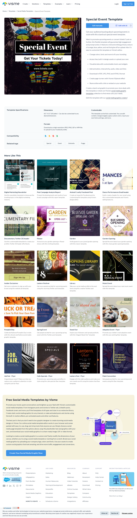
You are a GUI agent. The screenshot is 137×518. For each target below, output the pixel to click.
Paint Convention (109, 376)
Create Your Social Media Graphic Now (26, 453)
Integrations (71, 501)
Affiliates (85, 501)
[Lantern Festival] (52, 266)
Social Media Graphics (33, 493)
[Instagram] (17, 485)
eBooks (69, 485)
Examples (58, 4)
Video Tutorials (72, 481)
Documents (30, 489)
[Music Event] (118, 266)
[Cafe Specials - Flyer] (52, 358)
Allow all (104, 513)
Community (86, 497)
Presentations (30, 473)
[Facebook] (7, 485)
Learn (68, 4)
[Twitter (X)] (14, 485)
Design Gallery (72, 497)
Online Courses (72, 489)
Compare (85, 493)
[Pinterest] (20, 485)
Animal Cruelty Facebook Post (81, 192)
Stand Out (73, 330)
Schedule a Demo (52, 501)
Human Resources (52, 481)
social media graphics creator (116, 98)
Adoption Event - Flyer (111, 330)
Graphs (28, 497)
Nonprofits (49, 489)
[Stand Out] (85, 312)
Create (25, 4)
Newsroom (86, 477)
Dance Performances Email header (116, 192)
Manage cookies (127, 513)
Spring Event (42, 330)
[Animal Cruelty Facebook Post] (85, 174)
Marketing (49, 473)
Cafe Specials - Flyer (45, 376)
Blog (69, 473)
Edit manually (97, 25)
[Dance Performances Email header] (118, 174)
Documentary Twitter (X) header (16, 239)
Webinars (70, 477)
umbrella (71, 143)
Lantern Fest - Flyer (77, 376)
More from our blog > (116, 496)
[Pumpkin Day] (19, 312)
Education (49, 493)
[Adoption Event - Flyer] (118, 312)
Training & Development (54, 485)
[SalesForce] (12, 480)
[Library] (85, 266)
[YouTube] (4, 485)
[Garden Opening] (118, 221)
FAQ (96, 473)
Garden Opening (109, 239)
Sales (47, 477)
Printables (29, 485)
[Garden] (85, 221)
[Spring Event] (52, 312)
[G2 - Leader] (16, 508)
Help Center (99, 477)
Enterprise (49, 497)
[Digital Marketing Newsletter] (19, 174)
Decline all (114, 513)
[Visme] (11, 3)
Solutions (35, 4)
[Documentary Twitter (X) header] (19, 221)
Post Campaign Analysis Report (49, 192)
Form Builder (30, 481)
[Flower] (52, 221)
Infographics (30, 477)
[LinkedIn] (10, 485)
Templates (47, 4)
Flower (39, 239)
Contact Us (99, 481)
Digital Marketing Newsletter (15, 192)
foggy (83, 143)
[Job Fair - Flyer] (19, 358)
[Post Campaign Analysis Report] (52, 174)
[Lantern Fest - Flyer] (85, 358)
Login (117, 4)
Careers (85, 481)
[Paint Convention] (118, 358)
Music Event (107, 283)
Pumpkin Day (9, 330)
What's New (86, 489)
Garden (73, 239)
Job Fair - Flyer (10, 376)
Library (72, 283)
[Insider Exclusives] (19, 266)
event (60, 143)
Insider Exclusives (11, 283)
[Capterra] (8, 508)
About (84, 473)
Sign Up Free (128, 4)
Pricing (77, 4)
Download (86, 485)
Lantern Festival (43, 283)
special (49, 143)
